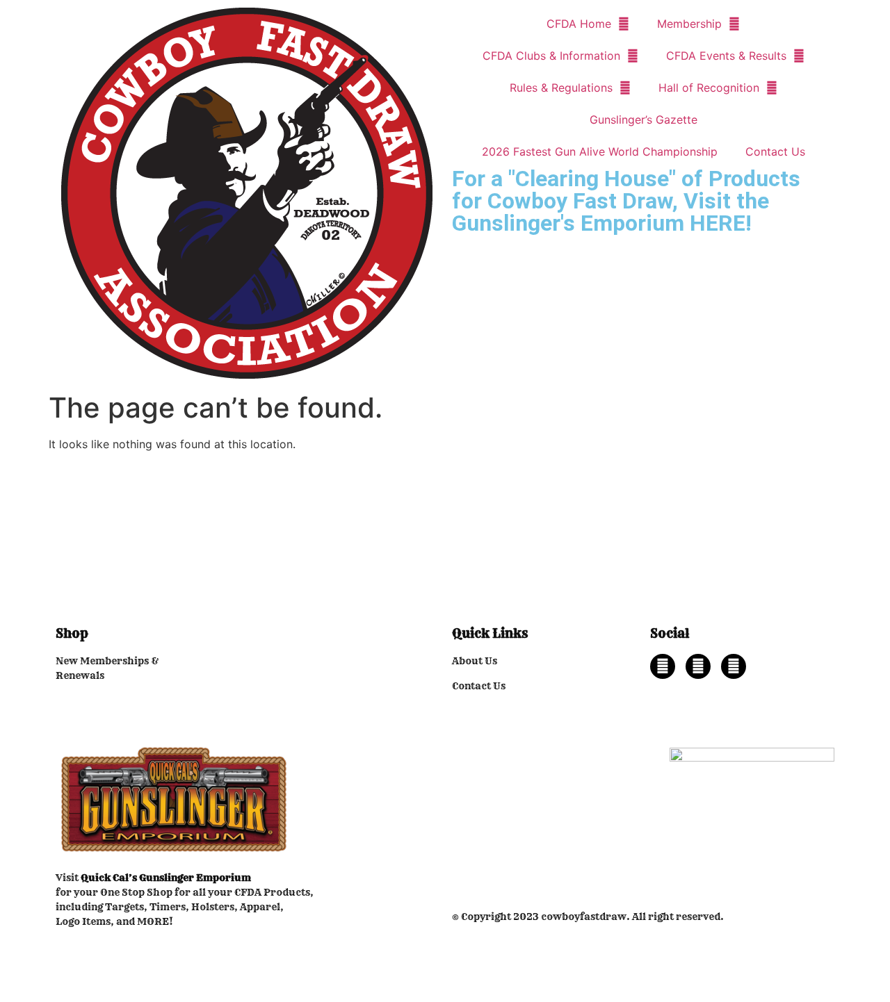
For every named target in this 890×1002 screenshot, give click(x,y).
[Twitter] (698, 666)
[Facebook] (662, 666)
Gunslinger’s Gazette (643, 119)
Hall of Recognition (708, 88)
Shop (72, 633)
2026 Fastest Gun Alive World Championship (600, 151)
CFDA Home (579, 24)
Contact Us (775, 151)
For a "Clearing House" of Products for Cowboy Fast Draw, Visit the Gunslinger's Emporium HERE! (626, 200)
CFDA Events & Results (726, 56)
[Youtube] (733, 666)
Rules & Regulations (561, 88)
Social (669, 633)
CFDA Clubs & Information (551, 56)
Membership (689, 24)
